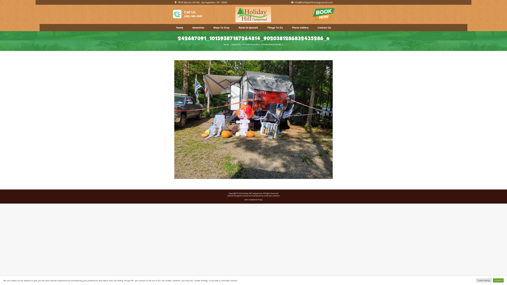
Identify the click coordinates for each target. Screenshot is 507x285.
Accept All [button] (498, 280)
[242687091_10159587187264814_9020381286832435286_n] (253, 119)
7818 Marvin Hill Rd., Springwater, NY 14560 (202, 2)
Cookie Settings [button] (484, 280)
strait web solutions (272, 195)
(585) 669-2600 (193, 16)
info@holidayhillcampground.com (313, 2)
